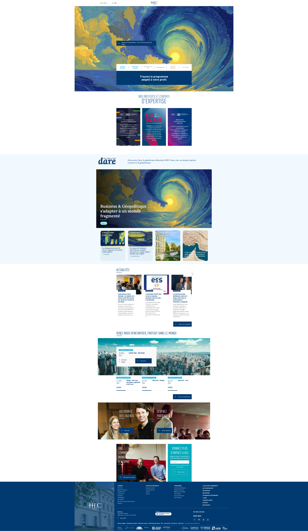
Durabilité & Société (135, 232)
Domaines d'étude (150, 488)
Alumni (205, 498)
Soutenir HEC (206, 490)
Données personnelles (132, 523)
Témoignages (121, 497)
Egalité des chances (122, 490)
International (121, 493)
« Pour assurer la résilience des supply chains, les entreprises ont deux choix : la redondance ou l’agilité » (195, 255)
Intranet (205, 502)
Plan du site (181, 523)
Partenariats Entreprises (210, 495)
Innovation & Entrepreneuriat (137, 235)
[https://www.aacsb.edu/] (216, 528)
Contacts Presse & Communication (126, 501)
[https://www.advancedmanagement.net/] (166, 528)
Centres (148, 493)
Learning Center (207, 500)
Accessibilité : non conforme (170, 523)
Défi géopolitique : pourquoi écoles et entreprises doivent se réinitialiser (168, 256)
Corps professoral (150, 490)
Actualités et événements (210, 485)
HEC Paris (120, 488)
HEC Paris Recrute (208, 488)
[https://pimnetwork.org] (139, 528)
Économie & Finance (108, 235)
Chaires (148, 492)
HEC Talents (121, 499)
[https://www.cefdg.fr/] (194, 528)
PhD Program (177, 493)
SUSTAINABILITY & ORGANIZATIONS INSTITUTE (128, 121)
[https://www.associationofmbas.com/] (205, 528)
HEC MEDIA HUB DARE (198, 512)
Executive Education (179, 495)
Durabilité (120, 495)
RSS (162, 523)
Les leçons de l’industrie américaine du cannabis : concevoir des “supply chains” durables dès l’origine (140, 251)
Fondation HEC (121, 492)
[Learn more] (179, 114)
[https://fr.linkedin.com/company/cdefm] (185, 528)
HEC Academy (177, 497)
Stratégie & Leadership (164, 235)
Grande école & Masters (180, 488)
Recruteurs (206, 493)
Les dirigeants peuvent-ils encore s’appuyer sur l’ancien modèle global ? (112, 250)
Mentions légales (122, 523)
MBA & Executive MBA (179, 492)
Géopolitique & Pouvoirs (109, 232)
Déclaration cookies (142, 523)
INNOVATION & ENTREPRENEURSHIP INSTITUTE (180, 121)
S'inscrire (118, 387)
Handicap (120, 503)
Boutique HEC (206, 505)
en (113, 3)
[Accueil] (154, 3)
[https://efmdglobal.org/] (224, 528)
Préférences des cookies (154, 523)
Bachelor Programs (179, 490)
